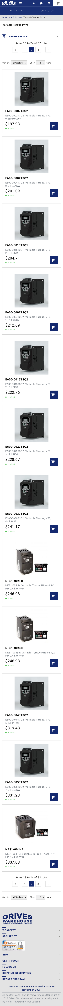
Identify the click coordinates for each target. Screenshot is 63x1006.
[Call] (34, 3)
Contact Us (47, 11)
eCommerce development (44, 998)
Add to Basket (54, 126)
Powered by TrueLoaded (26, 1001)
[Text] (41, 3)
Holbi (8, 1001)
